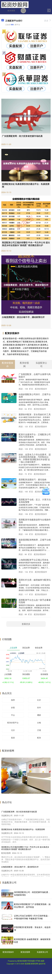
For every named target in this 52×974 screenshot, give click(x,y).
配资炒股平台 (13, 722)
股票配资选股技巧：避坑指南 (32, 479)
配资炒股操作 (8, 952)
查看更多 (26, 623)
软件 (39, 707)
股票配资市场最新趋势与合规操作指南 (35, 520)
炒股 (13, 707)
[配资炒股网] (15, 4)
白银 (39, 722)
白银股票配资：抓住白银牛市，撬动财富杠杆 (23, 317)
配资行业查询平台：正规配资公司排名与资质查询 (35, 435)
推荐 (13, 700)
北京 (13, 730)
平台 (13, 715)
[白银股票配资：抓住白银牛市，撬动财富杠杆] (26, 284)
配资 (39, 737)
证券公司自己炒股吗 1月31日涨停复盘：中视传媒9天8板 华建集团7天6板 (32, 917)
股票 (13, 737)
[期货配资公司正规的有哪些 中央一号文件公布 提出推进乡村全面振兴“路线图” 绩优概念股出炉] (26, 218)
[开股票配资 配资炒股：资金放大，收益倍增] (7, 928)
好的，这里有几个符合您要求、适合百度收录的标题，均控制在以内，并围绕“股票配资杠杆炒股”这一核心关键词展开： (35, 458)
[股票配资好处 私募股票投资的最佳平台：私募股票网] (26, 165)
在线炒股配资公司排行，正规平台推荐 (35, 395)
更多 (46, 20)
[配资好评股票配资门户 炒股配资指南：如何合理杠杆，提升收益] (7, 905)
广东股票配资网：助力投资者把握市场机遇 (22, 135)
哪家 (39, 715)
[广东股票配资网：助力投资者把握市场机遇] (26, 115)
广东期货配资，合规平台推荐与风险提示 (35, 375)
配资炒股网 (25, 952)
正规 (39, 730)
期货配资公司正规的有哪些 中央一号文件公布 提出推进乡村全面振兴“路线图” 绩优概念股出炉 (26, 244)
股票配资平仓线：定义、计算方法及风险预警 (35, 500)
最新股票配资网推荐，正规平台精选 (35, 541)
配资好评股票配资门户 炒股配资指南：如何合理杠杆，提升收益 (32, 905)
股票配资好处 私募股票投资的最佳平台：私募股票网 (25, 185)
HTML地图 (39, 960)
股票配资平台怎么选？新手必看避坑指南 (35, 601)
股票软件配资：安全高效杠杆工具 (35, 414)
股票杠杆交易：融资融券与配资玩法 (35, 581)
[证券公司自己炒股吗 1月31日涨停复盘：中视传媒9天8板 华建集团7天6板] (7, 917)
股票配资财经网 (31, 963)
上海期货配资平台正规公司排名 (34, 559)
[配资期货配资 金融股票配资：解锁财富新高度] (7, 941)
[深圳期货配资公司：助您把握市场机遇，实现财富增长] (7, 893)
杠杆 (39, 700)
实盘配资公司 (42, 952)
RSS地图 (31, 960)
